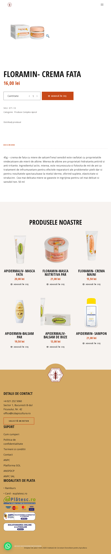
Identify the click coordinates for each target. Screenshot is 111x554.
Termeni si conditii (14, 449)
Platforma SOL (12, 465)
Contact (8, 454)
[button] (8, 546)
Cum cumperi (11, 434)
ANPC (7, 460)
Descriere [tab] (9, 144)
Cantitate (13, 96)
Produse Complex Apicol (25, 112)
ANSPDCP (9, 470)
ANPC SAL (9, 476)
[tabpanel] (27, 35)
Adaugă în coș (59, 96)
